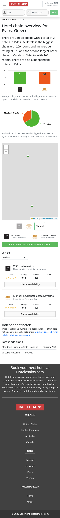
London (30, 460)
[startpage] (30, 406)
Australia (30, 436)
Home (4, 19)
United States (30, 424)
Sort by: (6, 252)
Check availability (30, 284)
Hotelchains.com (40, 513)
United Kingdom (30, 430)
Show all (40, 226)
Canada (30, 442)
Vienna (30, 477)
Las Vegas (30, 466)
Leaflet (36, 218)
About (30, 501)
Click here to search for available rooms (30, 244)
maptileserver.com (49, 218)
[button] (4, 4)
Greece (13, 19)
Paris (30, 472)
